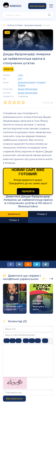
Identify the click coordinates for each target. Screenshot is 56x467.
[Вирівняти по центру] (32, 340)
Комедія (40, 82)
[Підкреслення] (19, 340)
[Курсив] (13, 340)
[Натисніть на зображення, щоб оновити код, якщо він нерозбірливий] (15, 388)
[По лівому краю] (26, 340)
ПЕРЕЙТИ (28, 191)
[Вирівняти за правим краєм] (38, 340)
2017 (20, 79)
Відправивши (14, 398)
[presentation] (44, 278)
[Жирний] (7, 340)
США (20, 75)
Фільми (21, 85)
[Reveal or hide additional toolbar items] (45, 340)
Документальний (33, 25)
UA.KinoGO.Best (15, 25)
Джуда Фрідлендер (27, 89)
